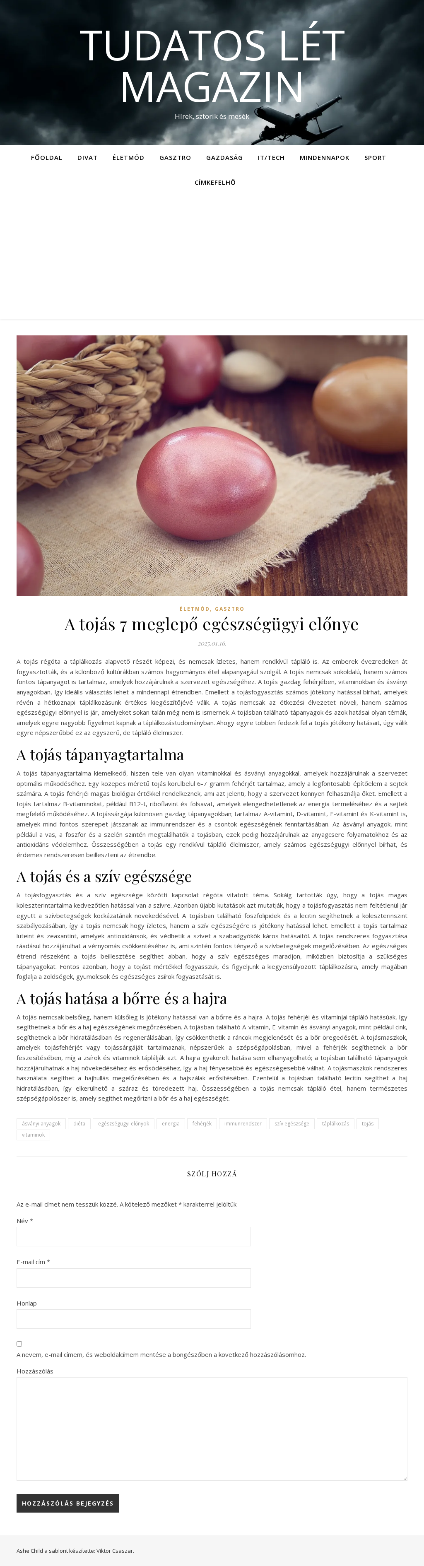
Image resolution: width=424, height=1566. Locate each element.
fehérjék (202, 1123)
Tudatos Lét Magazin (212, 65)
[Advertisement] (212, 257)
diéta (79, 1123)
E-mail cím (33, 1262)
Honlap (27, 1303)
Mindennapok (324, 157)
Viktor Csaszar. (115, 1550)
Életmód (129, 157)
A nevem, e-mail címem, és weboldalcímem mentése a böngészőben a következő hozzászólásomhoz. (161, 1354)
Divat (87, 157)
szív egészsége (292, 1123)
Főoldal (47, 157)
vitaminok (33, 1134)
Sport (375, 157)
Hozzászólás (35, 1371)
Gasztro (175, 157)
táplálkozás (335, 1123)
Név (25, 1221)
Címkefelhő (215, 182)
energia (171, 1123)
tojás (367, 1123)
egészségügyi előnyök (123, 1123)
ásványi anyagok (41, 1123)
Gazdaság (224, 157)
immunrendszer (243, 1123)
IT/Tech (271, 157)
